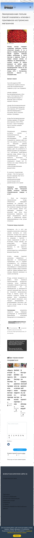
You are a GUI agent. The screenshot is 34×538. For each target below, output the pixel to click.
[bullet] (21, 436)
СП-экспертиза (13, 328)
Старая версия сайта (10, 478)
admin (10, 405)
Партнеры (6, 494)
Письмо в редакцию (9, 496)
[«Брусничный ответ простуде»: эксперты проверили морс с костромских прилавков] (10, 365)
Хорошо (17, 536)
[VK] (8, 444)
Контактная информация (11, 498)
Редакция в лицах (9, 500)
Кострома (9, 331)
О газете (5, 504)
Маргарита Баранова (18, 331)
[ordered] (18, 436)
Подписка (6, 502)
